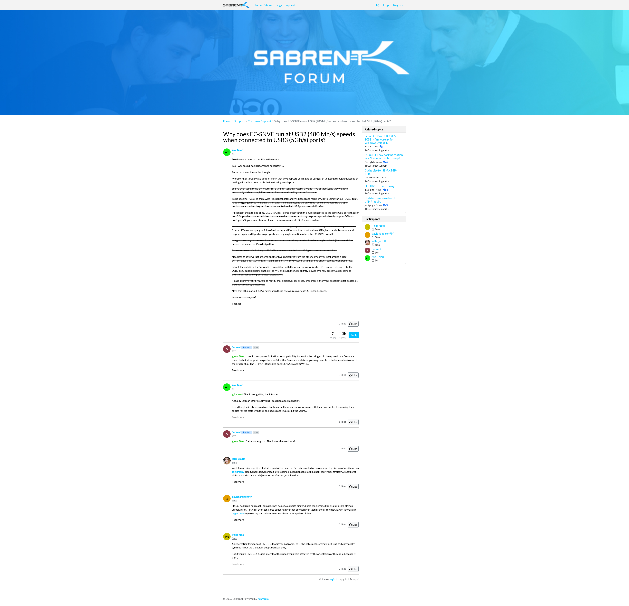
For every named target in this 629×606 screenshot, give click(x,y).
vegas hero (238, 513)
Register (399, 5)
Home (258, 5)
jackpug (369, 205)
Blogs (278, 5)
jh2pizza (370, 189)
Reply (354, 335)
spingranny (238, 471)
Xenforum (263, 598)
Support (290, 5)
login (332, 579)
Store (268, 5)
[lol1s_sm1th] (367, 243)
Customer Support (377, 150)
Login (387, 5)
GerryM (369, 161)
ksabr (368, 146)
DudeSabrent (372, 177)
